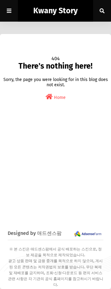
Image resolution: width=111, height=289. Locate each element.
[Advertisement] (55, 172)
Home (59, 97)
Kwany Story (55, 10)
